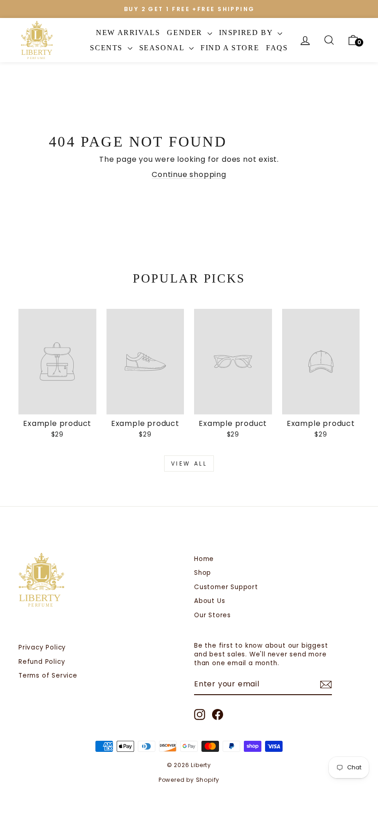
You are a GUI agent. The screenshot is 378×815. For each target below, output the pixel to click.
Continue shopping (189, 174)
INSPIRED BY (247, 32)
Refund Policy (41, 661)
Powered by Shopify (189, 780)
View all (189, 463)
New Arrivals (128, 32)
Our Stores (212, 615)
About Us (209, 600)
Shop (202, 572)
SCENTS (107, 48)
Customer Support (226, 587)
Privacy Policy (42, 647)
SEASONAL (163, 48)
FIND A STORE (230, 48)
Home (204, 559)
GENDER (186, 32)
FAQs (277, 48)
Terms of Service (47, 675)
